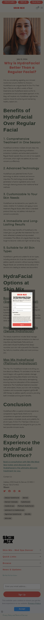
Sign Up (22, 324)
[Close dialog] (31, 294)
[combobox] (14, 310)
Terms (27, 321)
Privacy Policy (23, 321)
